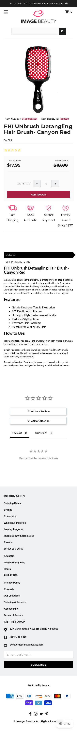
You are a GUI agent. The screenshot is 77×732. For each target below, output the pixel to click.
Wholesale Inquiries (15, 523)
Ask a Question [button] (40, 421)
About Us (9, 556)
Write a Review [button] (40, 411)
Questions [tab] (41, 433)
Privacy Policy (12, 582)
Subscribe (38, 664)
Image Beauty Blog (14, 562)
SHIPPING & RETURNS (18, 261)
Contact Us (10, 516)
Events (8, 542)
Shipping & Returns (15, 602)
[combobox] (35, 31)
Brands (8, 509)
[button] (6, 12)
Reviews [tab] (17, 433)
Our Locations (12, 595)
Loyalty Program (13, 529)
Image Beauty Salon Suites (19, 536)
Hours (7, 569)
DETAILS (10, 255)
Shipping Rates (12, 503)
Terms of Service (13, 615)
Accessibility (11, 608)
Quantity (24, 183)
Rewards (9, 589)
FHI (10, 140)
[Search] (62, 31)
